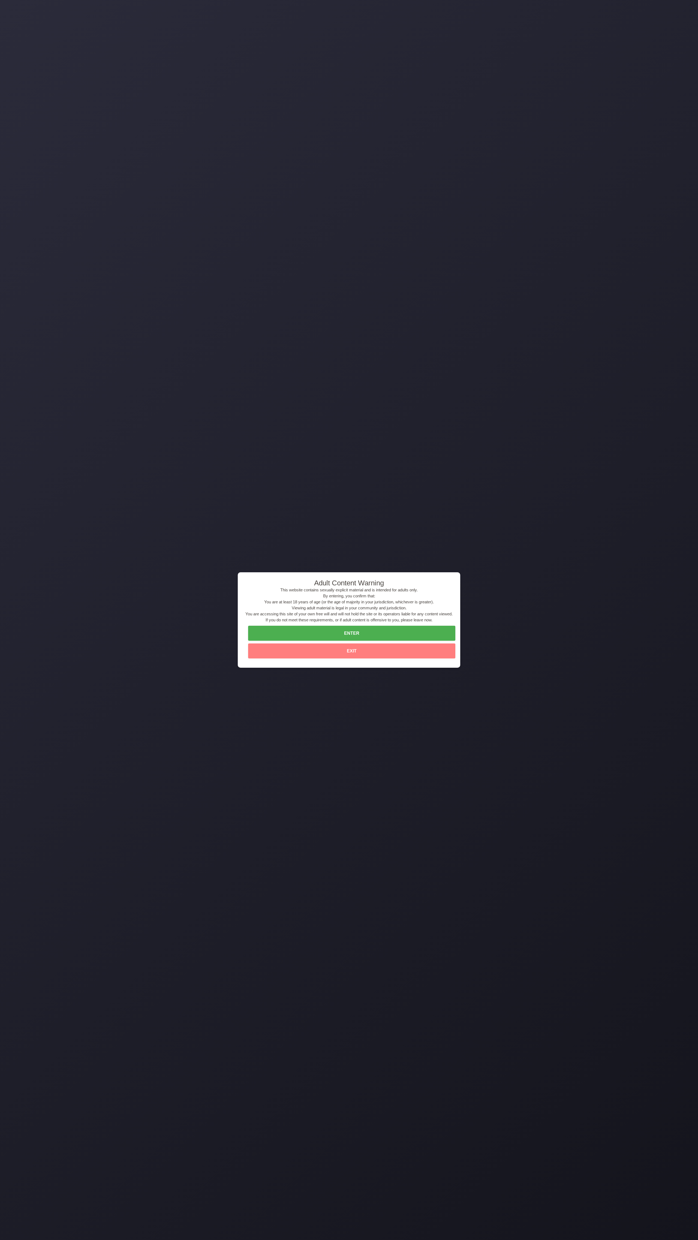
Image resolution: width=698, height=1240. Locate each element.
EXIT (352, 651)
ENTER (351, 633)
